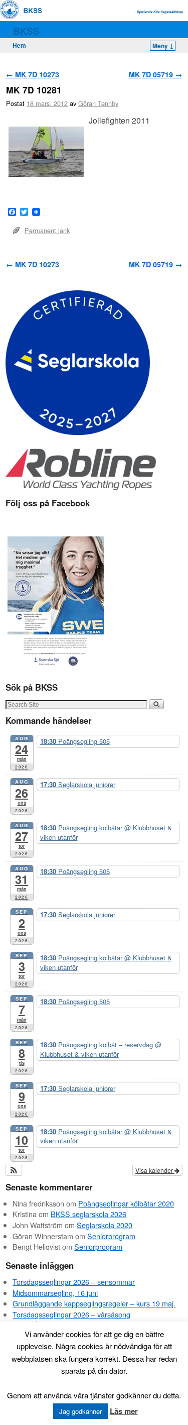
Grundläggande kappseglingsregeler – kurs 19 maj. (94, 1303)
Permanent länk (47, 230)
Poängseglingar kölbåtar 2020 (126, 1203)
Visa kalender (154, 1170)
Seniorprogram (111, 1236)
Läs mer (124, 1410)
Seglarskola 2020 (104, 1225)
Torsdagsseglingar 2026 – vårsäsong (71, 1314)
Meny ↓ (163, 45)
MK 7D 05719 (155, 74)
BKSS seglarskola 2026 (88, 1214)
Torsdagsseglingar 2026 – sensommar (74, 1281)
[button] (14, 1170)
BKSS (26, 31)
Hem (19, 45)
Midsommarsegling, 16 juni (55, 1292)
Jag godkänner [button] (80, 1411)
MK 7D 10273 (32, 74)
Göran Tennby (98, 103)
